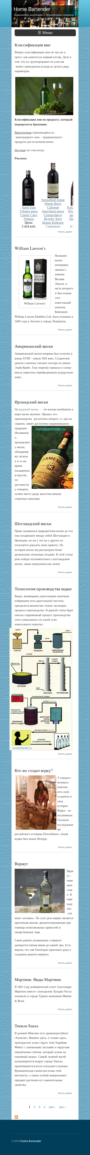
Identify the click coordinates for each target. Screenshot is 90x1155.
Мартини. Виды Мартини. (38, 979)
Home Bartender (31, 1141)
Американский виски (34, 346)
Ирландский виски (31, 402)
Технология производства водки (43, 589)
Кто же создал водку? (34, 770)
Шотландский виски (33, 523)
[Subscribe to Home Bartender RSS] (16, 1116)
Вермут (21, 863)
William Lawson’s (30, 248)
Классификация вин (32, 45)
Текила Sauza (26, 1026)
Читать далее (65, 231)
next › (52, 1107)
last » (62, 1107)
